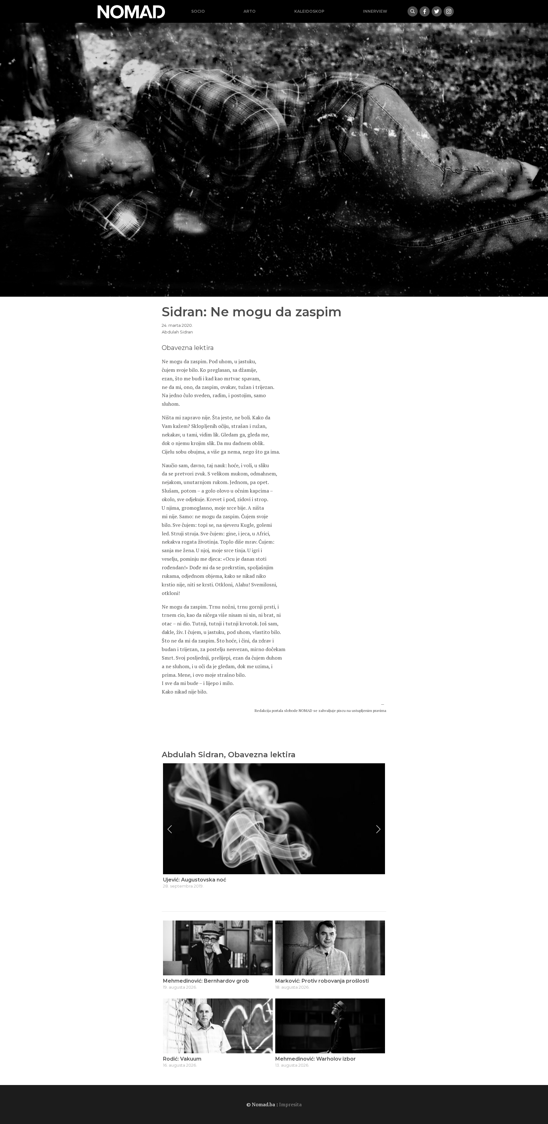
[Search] (413, 11)
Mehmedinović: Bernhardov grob (206, 981)
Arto (250, 11)
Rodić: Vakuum (182, 1059)
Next (378, 829)
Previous (169, 829)
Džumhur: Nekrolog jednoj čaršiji (205, 880)
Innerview (375, 11)
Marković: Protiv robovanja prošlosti (322, 981)
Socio (198, 11)
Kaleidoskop (309, 11)
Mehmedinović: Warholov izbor (315, 1059)
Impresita (290, 1104)
